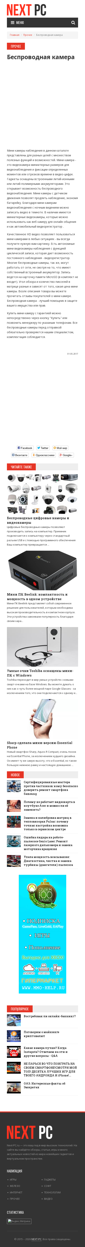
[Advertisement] (42, 102)
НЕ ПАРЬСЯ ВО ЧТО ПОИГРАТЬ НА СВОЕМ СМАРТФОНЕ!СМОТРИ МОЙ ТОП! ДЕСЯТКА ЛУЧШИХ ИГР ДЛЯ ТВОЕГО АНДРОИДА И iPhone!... (50, 1069)
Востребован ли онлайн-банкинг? (50, 1016)
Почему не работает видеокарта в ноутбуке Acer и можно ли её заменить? (49, 805)
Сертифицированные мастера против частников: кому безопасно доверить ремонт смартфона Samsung (51, 788)
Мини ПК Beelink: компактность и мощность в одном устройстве (37, 596)
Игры (13, 1179)
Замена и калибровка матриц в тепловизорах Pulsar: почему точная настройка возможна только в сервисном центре (47, 823)
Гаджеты (50, 1179)
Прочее (27, 35)
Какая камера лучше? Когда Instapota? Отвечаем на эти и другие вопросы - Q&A (46, 1051)
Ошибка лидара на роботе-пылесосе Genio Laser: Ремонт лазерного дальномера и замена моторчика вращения (48, 843)
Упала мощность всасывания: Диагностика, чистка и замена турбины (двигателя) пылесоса (48, 860)
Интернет (16, 1192)
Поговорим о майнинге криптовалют (41, 1034)
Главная (14, 35)
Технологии (52, 1192)
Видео (48, 1198)
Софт (47, 1186)
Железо (15, 1186)
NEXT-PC (36, 1239)
